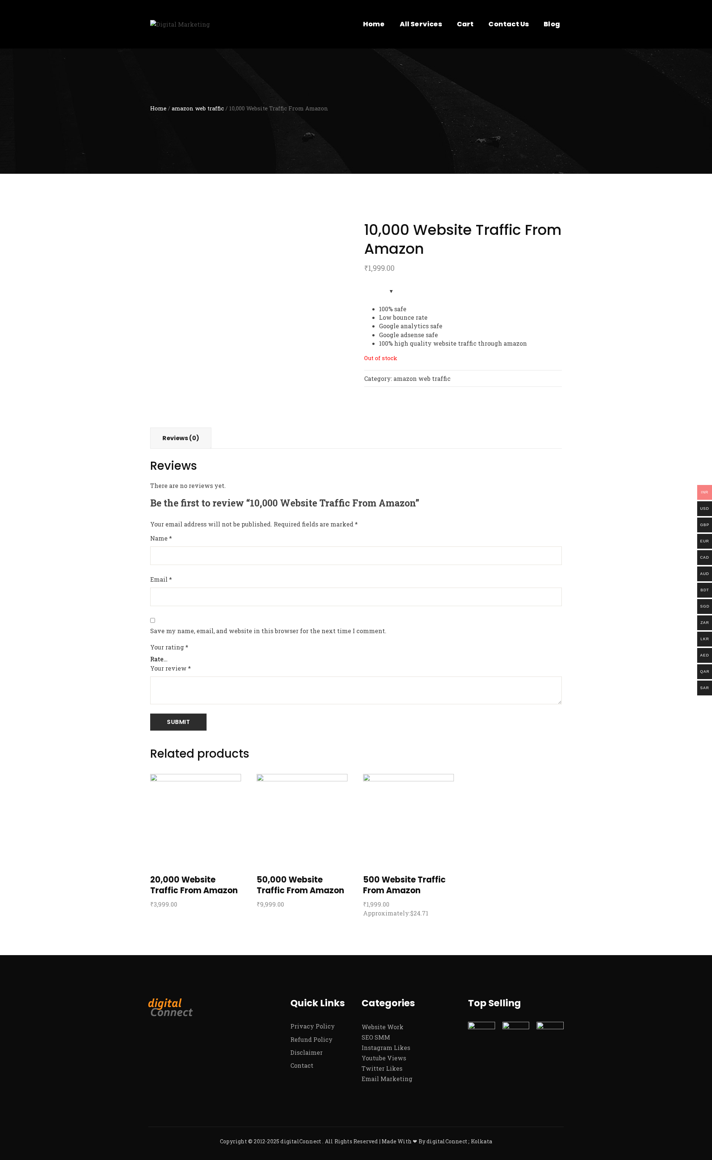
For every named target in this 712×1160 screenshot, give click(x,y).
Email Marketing (387, 1079)
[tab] (180, 438)
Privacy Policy (312, 1026)
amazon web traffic (198, 108)
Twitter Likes (382, 1068)
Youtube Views (384, 1058)
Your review (170, 668)
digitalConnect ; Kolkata (459, 1141)
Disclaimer (306, 1052)
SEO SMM (376, 1037)
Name (161, 538)
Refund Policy (311, 1039)
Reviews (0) (180, 438)
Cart (465, 24)
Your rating (169, 647)
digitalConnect (300, 1141)
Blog (552, 24)
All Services (421, 24)
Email (161, 579)
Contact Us (508, 24)
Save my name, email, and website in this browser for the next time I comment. (268, 631)
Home (374, 24)
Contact (301, 1065)
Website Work (382, 1027)
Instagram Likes (386, 1047)
